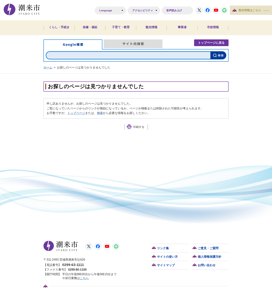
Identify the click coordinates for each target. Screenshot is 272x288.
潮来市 (60, 246)
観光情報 (151, 27)
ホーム (47, 67)
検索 (100, 113)
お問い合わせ (207, 265)
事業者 (182, 27)
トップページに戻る (211, 42)
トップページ (76, 113)
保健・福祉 (90, 27)
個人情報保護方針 (209, 256)
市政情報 (213, 27)
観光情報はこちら (250, 10)
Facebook (207, 10)
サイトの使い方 (167, 256)
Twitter (199, 10)
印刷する (138, 126)
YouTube (216, 10)
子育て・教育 (121, 27)
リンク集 (163, 248)
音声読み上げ (174, 10)
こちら (84, 278)
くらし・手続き (59, 27)
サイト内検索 (133, 43)
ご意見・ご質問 (208, 248)
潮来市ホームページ (22, 9)
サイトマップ (166, 265)
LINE (224, 10)
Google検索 (72, 44)
